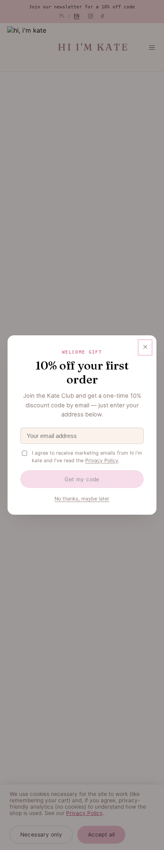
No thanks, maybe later (82, 499)
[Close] (145, 347)
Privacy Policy (101, 460)
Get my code (82, 479)
